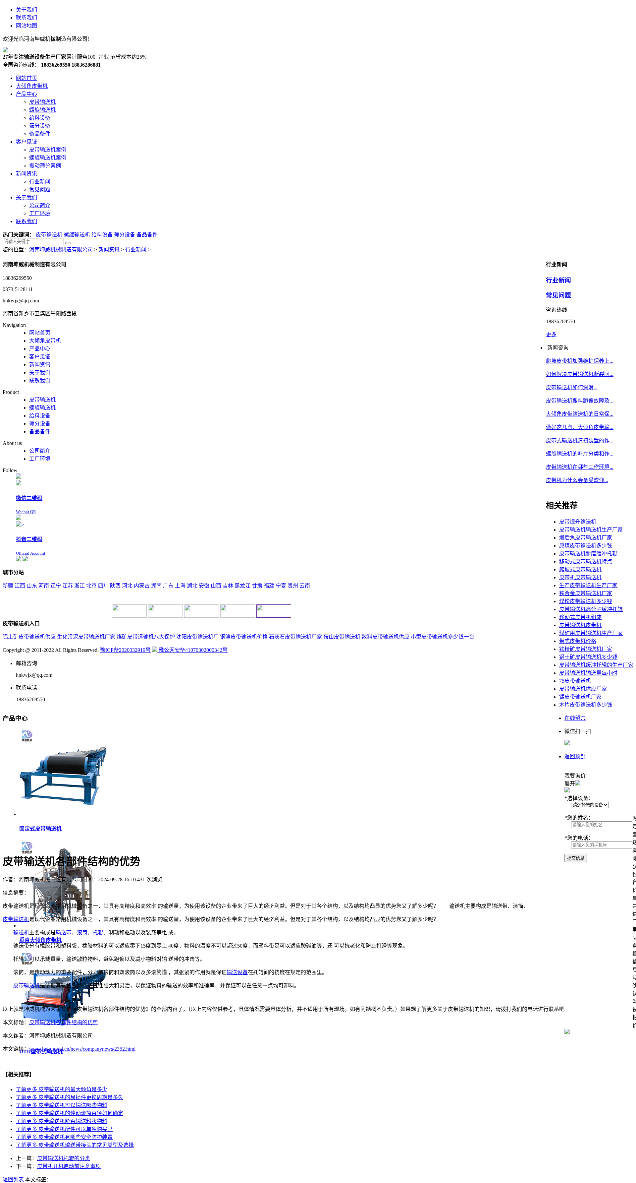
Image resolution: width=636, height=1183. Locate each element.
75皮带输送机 (575, 681)
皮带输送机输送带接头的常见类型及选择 (75, 1145)
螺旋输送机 (77, 234)
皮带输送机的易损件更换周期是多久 (69, 1097)
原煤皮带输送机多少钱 (585, 545)
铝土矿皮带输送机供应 (29, 637)
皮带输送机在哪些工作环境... (579, 467)
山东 (31, 586)
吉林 (228, 586)
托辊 (98, 932)
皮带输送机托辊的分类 (63, 1158)
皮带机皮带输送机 (580, 577)
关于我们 (26, 10)
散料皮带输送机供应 (385, 637)
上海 (180, 586)
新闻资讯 (109, 249)
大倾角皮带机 (45, 340)
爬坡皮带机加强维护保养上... (579, 361)
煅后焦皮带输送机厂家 (585, 537)
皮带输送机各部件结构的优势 (63, 1022)
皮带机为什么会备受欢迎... (577, 480)
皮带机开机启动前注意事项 (69, 1166)
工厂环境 (39, 459)
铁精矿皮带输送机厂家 (585, 649)
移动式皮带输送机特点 (585, 561)
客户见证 (39, 356)
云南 (304, 586)
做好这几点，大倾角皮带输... (579, 427)
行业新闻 (135, 249)
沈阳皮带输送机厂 (197, 637)
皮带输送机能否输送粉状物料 (61, 1121)
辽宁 (55, 586)
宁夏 (281, 586)
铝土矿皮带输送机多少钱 (588, 657)
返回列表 (13, 1179)
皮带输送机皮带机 (580, 625)
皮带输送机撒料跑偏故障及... (579, 401)
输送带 (64, 932)
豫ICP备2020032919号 (125, 650)
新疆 (8, 586)
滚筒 (82, 932)
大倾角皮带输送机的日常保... (579, 414)
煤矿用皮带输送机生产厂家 (591, 633)
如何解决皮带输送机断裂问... (579, 374)
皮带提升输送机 (577, 522)
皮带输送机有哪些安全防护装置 (64, 1137)
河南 (43, 586)
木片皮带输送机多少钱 (585, 705)
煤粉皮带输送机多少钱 (585, 601)
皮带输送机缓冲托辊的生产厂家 (596, 665)
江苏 (67, 586)
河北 (127, 586)
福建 (269, 586)
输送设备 (237, 972)
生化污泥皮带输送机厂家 (86, 637)
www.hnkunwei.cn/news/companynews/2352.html (82, 1049)
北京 (91, 586)
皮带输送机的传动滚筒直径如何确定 (69, 1113)
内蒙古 (142, 586)
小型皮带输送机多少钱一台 (442, 637)
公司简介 (39, 451)
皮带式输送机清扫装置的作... (579, 440)
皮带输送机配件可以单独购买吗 (64, 1129)
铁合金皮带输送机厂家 (585, 593)
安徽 (204, 586)
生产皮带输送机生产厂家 (588, 585)
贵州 (293, 586)
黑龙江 (242, 586)
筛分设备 (124, 234)
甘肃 (257, 586)
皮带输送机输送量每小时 (588, 673)
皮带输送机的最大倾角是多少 (61, 1089)
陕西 (115, 586)
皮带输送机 (49, 234)
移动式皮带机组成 (580, 617)
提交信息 (575, 858)
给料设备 (102, 234)
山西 (216, 586)
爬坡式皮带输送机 (580, 569)
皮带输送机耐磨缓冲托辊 (588, 553)
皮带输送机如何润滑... (572, 387)
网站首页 (39, 333)
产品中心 (39, 348)
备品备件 (147, 234)
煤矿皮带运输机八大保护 (146, 637)
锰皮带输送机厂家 (580, 697)
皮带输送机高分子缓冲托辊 (591, 609)
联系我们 (26, 18)
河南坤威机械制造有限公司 (61, 249)
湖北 (192, 586)
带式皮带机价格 (577, 641)
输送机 (21, 932)
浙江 (79, 586)
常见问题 (558, 295)
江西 (20, 586)
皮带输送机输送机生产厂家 (591, 529)
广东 (168, 586)
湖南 (156, 586)
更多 (551, 334)
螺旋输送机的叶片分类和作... (579, 454)
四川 (103, 586)
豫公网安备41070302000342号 (192, 650)
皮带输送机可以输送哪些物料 (61, 1105)
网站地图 (26, 26)
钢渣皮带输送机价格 (244, 637)
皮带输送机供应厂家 (583, 689)
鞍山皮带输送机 (341, 637)
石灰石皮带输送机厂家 (295, 637)
